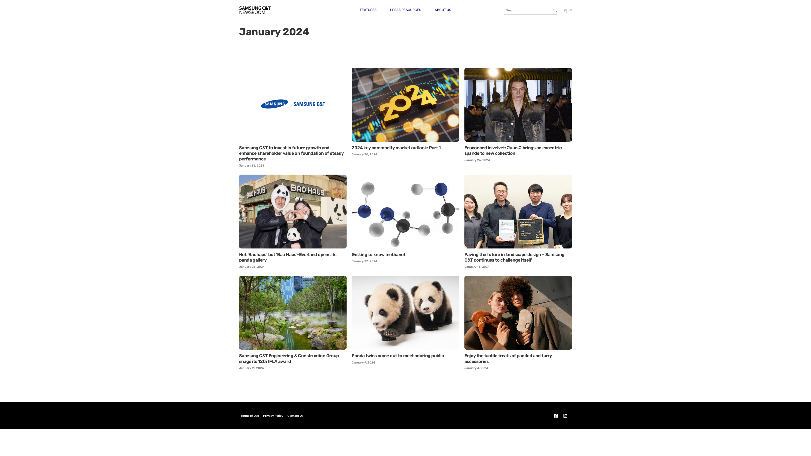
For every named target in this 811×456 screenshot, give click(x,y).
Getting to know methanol (378, 254)
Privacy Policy (273, 416)
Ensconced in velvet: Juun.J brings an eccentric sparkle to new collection (513, 150)
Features (368, 10)
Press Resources (405, 10)
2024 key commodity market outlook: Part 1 (396, 147)
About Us (443, 10)
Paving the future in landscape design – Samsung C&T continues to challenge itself (514, 257)
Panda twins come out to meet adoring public (398, 355)
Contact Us (295, 416)
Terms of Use (250, 416)
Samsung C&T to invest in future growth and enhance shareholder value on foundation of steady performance (291, 153)
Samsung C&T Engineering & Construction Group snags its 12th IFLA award (289, 358)
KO (570, 10)
